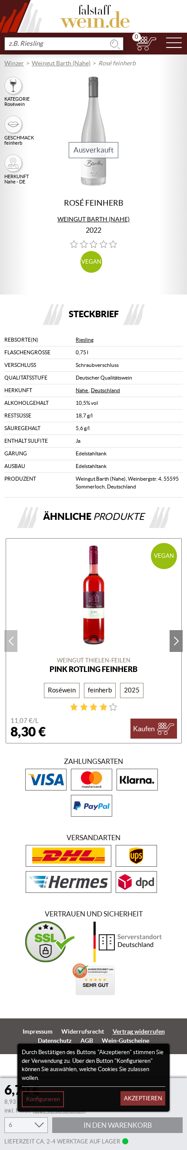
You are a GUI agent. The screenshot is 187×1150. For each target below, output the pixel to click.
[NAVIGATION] (174, 43)
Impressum (38, 1031)
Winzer (14, 63)
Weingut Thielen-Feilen (93, 660)
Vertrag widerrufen (139, 1031)
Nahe (82, 390)
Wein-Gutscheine (125, 1040)
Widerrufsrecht (82, 1031)
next (176, 641)
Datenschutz (55, 1040)
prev (10, 641)
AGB (86, 1040)
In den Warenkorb (117, 1125)
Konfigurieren (43, 1099)
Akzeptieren (143, 1098)
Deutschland (105, 390)
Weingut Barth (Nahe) (61, 63)
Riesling (85, 340)
